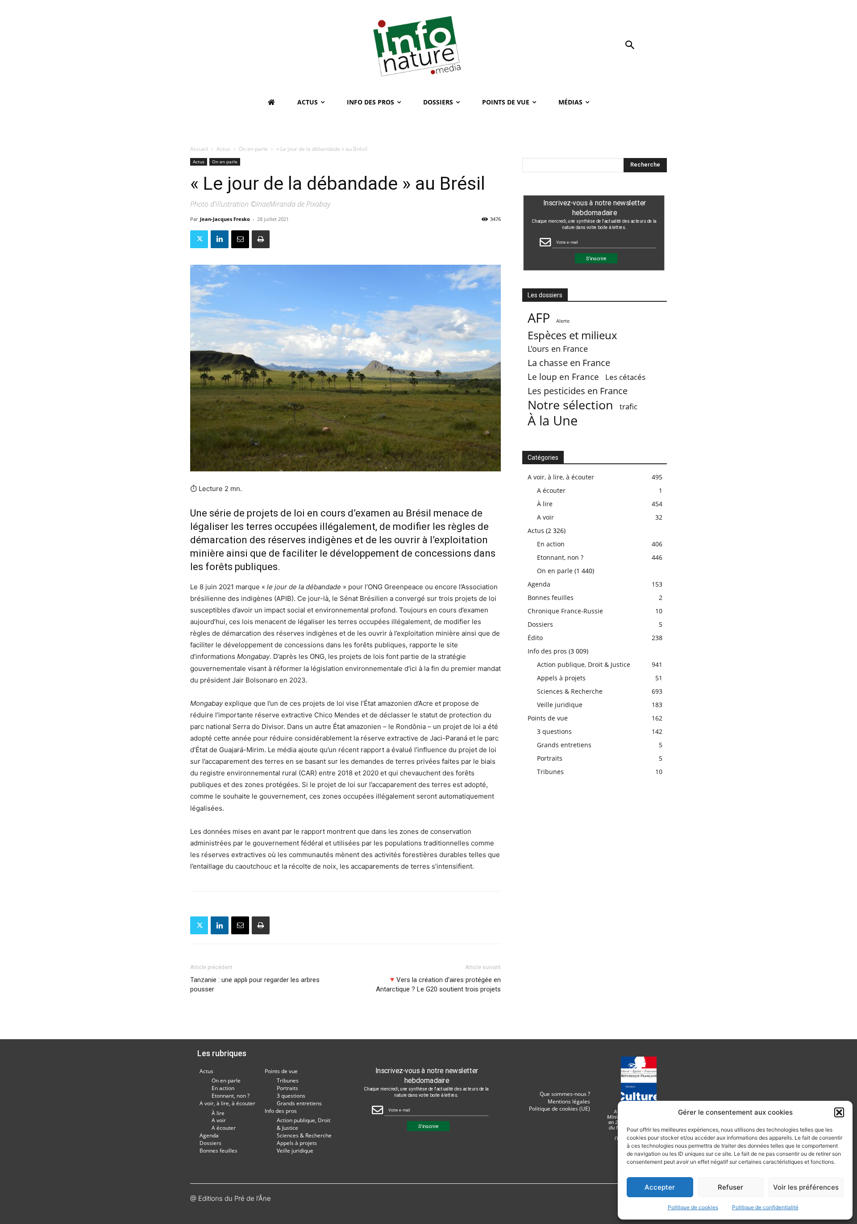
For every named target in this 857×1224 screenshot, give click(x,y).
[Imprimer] (261, 239)
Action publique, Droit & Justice (583, 664)
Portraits (549, 758)
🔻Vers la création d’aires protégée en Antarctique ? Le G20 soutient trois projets (438, 984)
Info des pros (547, 651)
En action (551, 544)
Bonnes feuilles (551, 597)
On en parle (253, 149)
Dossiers (540, 624)
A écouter (551, 490)
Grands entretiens (564, 745)
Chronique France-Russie (565, 611)
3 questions (554, 731)
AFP (539, 318)
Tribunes (550, 771)
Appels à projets (561, 678)
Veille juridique (559, 704)
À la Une (553, 420)
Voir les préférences (806, 1187)
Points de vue (548, 718)
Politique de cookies (693, 1207)
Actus (223, 149)
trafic (628, 406)
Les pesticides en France (578, 391)
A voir (545, 517)
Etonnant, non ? (560, 557)
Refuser (730, 1187)
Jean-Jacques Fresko (225, 219)
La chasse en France (569, 362)
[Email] (240, 239)
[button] (839, 1112)
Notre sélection (570, 404)
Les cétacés (625, 377)
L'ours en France (558, 349)
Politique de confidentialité (765, 1207)
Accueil (199, 149)
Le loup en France (563, 376)
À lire (545, 504)
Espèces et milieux (572, 335)
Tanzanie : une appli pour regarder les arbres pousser (255, 984)
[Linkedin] (220, 239)
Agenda (539, 584)
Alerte (563, 321)
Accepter (660, 1187)
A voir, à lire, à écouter (561, 477)
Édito (535, 637)
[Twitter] (199, 239)
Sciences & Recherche (570, 691)
